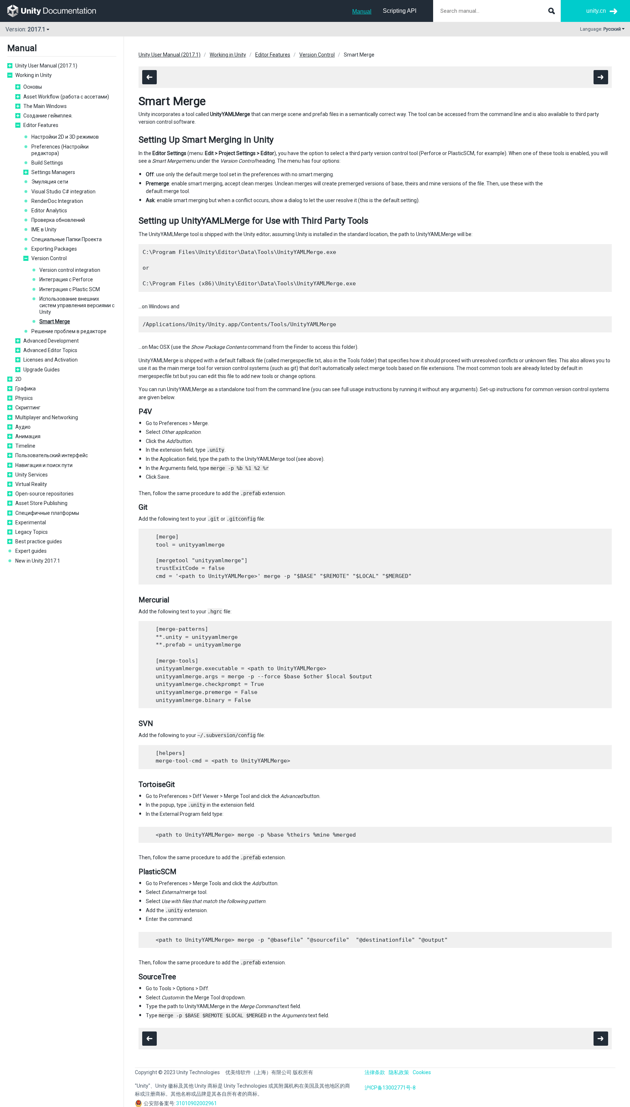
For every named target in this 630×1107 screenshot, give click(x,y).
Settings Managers (53, 172)
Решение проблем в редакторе (68, 331)
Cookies (422, 1072)
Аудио (23, 427)
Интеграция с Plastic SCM (69, 289)
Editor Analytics (49, 210)
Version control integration (69, 270)
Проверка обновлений (58, 220)
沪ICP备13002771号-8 (390, 1088)
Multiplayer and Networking (46, 417)
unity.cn (596, 11)
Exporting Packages (54, 249)
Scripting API (399, 11)
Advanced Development (51, 341)
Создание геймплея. (48, 116)
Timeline (25, 446)
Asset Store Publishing (41, 503)
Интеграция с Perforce (66, 279)
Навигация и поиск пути (44, 465)
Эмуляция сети (49, 182)
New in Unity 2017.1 (37, 561)
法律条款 (375, 1072)
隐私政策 (399, 1072)
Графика (25, 389)
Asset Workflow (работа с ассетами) (66, 97)
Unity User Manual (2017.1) (46, 66)
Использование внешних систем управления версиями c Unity (76, 305)
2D (18, 379)
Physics (24, 398)
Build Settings (47, 163)
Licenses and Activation (50, 360)
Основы (32, 87)
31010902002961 (196, 1103)
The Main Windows (45, 106)
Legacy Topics (31, 532)
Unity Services (31, 475)
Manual (362, 11)
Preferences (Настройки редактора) (60, 150)
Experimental (30, 522)
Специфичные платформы (47, 513)
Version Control (49, 258)
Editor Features (40, 125)
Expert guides (31, 551)
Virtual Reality (31, 484)
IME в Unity (44, 229)
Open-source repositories (44, 494)
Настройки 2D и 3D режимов (65, 137)
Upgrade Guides (41, 370)
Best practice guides (38, 541)
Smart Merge (54, 321)
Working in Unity (33, 75)
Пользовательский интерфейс (51, 455)
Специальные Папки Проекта (66, 239)
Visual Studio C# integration (63, 191)
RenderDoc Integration (57, 201)
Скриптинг (27, 407)
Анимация (27, 436)
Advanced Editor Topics (50, 350)
